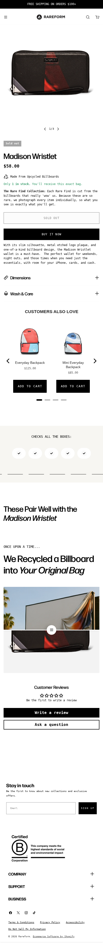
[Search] (87, 17)
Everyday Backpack (30, 363)
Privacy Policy (50, 922)
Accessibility (75, 922)
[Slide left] (45, 129)
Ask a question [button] (51, 724)
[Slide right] (58, 129)
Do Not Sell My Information (27, 929)
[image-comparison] (51, 630)
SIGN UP (87, 808)
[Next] (94, 361)
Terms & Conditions (21, 922)
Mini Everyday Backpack (73, 365)
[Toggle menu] (5, 17)
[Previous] (8, 361)
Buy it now (51, 234)
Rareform (24, 936)
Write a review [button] (51, 712)
